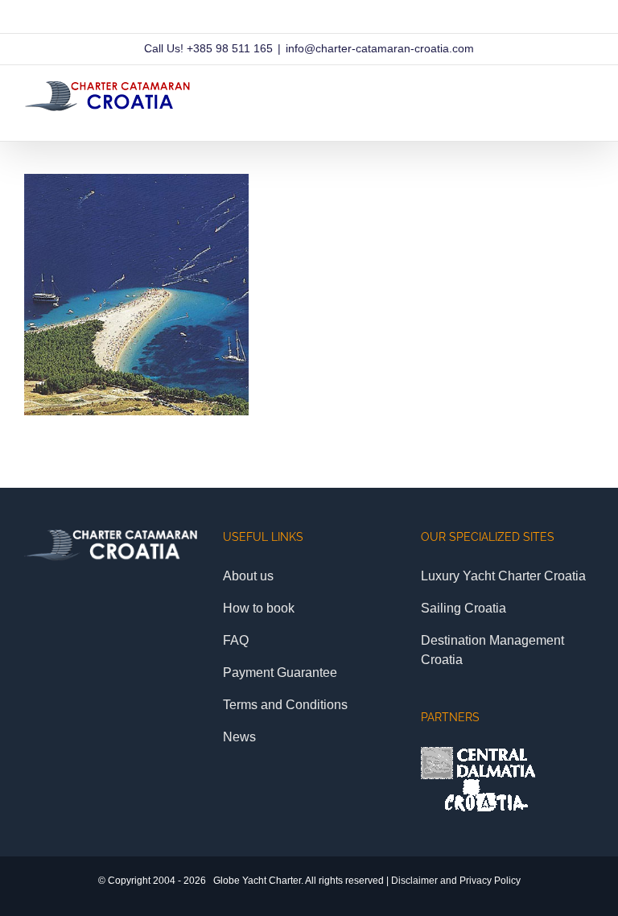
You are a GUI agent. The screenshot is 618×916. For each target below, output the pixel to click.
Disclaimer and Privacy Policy (456, 880)
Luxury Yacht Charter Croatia (503, 576)
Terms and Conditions (285, 705)
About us (248, 576)
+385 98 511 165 (230, 48)
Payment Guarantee (280, 672)
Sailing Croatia (463, 608)
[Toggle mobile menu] (587, 116)
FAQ (236, 640)
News (239, 737)
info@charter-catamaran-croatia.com (380, 48)
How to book (259, 608)
